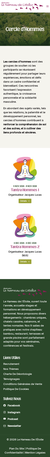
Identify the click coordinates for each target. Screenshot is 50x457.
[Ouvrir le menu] (47, 6)
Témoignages (11, 378)
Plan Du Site (16, 448)
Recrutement (11, 363)
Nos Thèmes (11, 368)
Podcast (13, 418)
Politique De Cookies (16, 388)
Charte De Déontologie (17, 373)
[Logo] (25, 292)
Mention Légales (35, 452)
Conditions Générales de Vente (22, 383)
